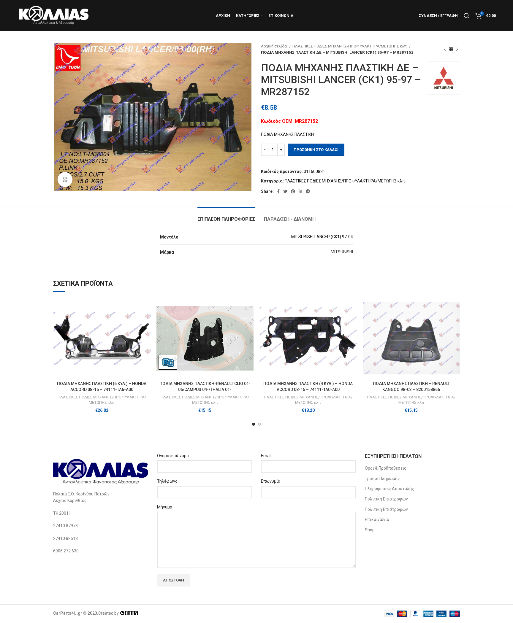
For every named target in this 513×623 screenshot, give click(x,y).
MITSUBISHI (342, 251)
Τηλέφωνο (167, 481)
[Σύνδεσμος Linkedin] (300, 191)
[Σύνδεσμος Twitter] (285, 191)
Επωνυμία (270, 481)
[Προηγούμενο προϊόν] (445, 49)
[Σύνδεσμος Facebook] (278, 191)
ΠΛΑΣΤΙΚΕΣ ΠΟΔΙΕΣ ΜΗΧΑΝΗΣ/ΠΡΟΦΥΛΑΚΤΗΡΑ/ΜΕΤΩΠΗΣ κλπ (350, 46)
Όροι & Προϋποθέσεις (385, 468)
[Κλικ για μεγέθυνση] (65, 179)
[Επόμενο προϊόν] (457, 49)
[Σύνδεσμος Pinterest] (293, 191)
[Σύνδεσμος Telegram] (308, 191)
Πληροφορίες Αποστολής (389, 488)
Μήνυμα (164, 507)
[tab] (226, 216)
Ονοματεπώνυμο (173, 455)
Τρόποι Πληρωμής (382, 478)
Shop (370, 529)
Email (266, 455)
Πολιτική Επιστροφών (386, 499)
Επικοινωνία (377, 519)
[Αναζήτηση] (467, 16)
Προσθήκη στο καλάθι (316, 149)
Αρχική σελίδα (274, 46)
